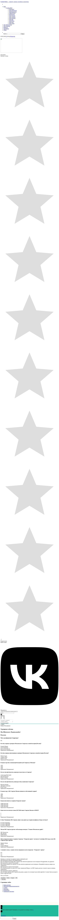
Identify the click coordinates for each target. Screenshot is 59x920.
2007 (2, 795)
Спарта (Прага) (4, 845)
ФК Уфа (11, 19)
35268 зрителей (4, 803)
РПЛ (4, 6)
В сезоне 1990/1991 (5, 825)
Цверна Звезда (4, 843)
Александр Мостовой (6, 775)
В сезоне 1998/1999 (5, 824)
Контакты (5, 889)
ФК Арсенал (12, 18)
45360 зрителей (4, 805)
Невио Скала (4, 756)
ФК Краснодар (12, 11)
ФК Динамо (12, 15)
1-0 (1, 855)
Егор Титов (3, 787)
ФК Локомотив (13, 10)
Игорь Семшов (4, 777)
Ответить (3, 915)
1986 (2, 768)
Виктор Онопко (4, 784)
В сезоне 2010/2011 (5, 822)
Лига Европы (6, 26)
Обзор (4, 30)
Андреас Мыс (4, 757)
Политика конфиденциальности (11, 886)
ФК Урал (11, 22)
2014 (2, 796)
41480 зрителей (4, 806)
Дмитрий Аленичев (5, 785)
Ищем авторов (7, 885)
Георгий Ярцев (4, 746)
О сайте (5, 887)
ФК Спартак (12, 17)
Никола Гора (4, 758)
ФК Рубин (11, 21)
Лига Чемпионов (7, 24)
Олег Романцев (4, 747)
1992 (2, 794)
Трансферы (6, 28)
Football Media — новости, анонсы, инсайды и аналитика (15, 1)
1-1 (1, 854)
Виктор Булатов (4, 776)
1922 (2, 765)
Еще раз (3, 879)
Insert (14, 918)
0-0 (1, 852)
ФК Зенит (11, 9)
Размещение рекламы (8, 891)
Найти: (5, 33)
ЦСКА (2, 844)
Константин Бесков (5, 749)
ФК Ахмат (11, 23)
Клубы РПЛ (9, 8)
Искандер (12, 36)
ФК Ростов (12, 14)
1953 (2, 766)
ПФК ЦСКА (12, 13)
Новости (5, 27)
